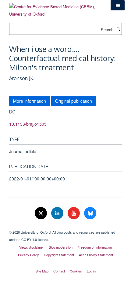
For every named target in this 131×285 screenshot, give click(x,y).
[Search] (118, 29)
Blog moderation (61, 247)
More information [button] (29, 101)
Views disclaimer (31, 247)
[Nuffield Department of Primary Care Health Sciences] (65, 226)
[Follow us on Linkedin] (58, 213)
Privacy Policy (28, 254)
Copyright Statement (59, 254)
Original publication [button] (73, 101)
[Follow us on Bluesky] (90, 213)
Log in (91, 270)
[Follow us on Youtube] (74, 213)
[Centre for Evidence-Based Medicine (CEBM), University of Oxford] (55, 8)
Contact (59, 270)
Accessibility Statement (96, 254)
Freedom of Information (94, 247)
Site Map (42, 270)
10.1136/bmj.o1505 (28, 124)
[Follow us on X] (41, 213)
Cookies (76, 270)
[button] (118, 5)
